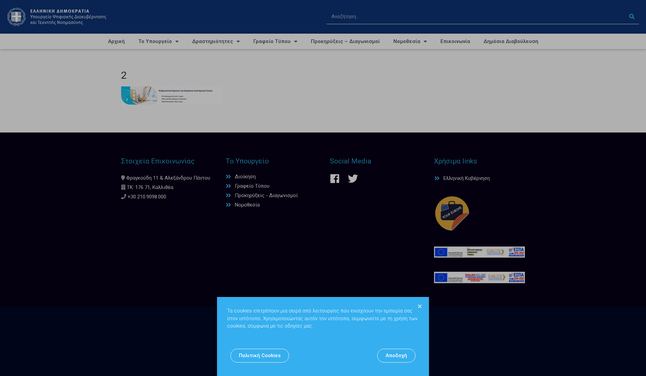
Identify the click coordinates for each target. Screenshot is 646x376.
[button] (259, 356)
